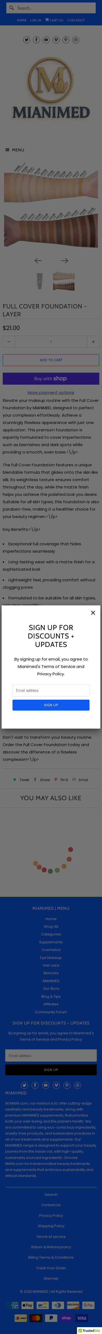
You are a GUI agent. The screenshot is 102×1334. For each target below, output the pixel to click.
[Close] (93, 613)
